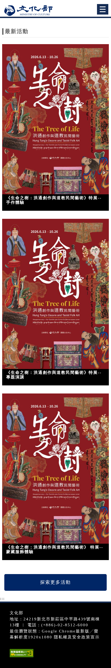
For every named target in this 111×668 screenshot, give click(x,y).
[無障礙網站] (21, 657)
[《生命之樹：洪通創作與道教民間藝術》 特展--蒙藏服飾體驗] (55, 468)
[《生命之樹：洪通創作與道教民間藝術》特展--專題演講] (55, 294)
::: (2, 598)
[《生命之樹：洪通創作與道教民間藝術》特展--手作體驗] (55, 119)
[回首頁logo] (31, 10)
